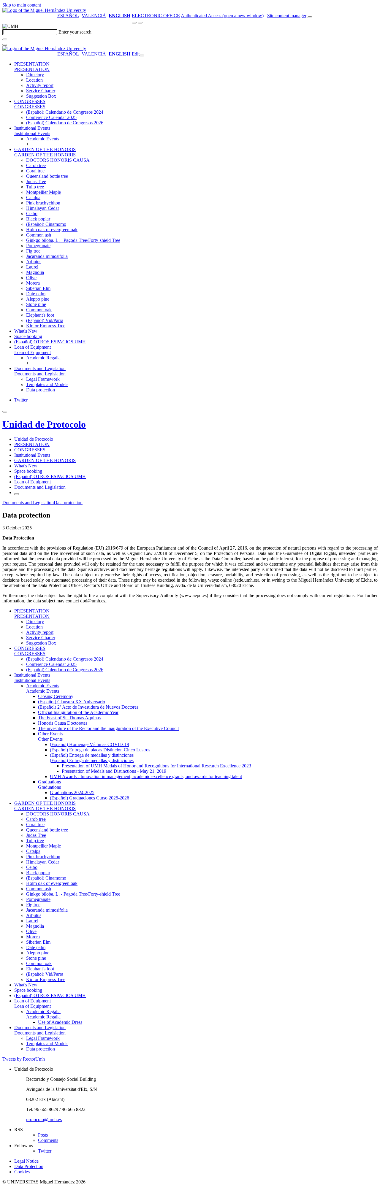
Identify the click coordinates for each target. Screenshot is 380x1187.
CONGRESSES (29, 101)
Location (34, 79)
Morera (33, 282)
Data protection (40, 389)
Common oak (39, 309)
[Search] (4, 39)
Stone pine (36, 304)
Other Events (50, 733)
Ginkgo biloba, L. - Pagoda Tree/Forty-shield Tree (73, 240)
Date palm (35, 293)
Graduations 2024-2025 (72, 792)
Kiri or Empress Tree (45, 325)
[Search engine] (310, 17)
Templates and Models (47, 384)
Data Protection (28, 1166)
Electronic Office (156, 15)
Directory (35, 74)
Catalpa (33, 197)
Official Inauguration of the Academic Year (78, 712)
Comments (48, 1140)
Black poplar (38, 218)
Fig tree (33, 250)
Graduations (49, 781)
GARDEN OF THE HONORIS (45, 149)
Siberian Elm (38, 288)
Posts (43, 1134)
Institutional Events (32, 128)
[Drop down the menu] (140, 22)
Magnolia (35, 272)
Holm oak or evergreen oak (51, 229)
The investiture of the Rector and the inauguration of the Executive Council (108, 728)
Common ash (38, 234)
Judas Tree (36, 181)
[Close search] (4, 45)
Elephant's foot (40, 315)
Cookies (22, 1171)
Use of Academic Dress (60, 1022)
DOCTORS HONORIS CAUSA (58, 160)
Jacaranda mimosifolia (47, 256)
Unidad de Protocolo (44, 424)
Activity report (39, 85)
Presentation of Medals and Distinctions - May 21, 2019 (114, 771)
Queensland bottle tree (47, 176)
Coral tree (35, 170)
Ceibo (31, 213)
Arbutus (33, 261)
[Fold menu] (142, 55)
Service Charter (40, 90)
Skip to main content (21, 4)
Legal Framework (43, 379)
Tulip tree (35, 186)
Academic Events (42, 138)
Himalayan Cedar (42, 208)
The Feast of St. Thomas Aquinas (69, 717)
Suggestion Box (41, 96)
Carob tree (36, 165)
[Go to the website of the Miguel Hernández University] (44, 10)
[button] (32, 69)
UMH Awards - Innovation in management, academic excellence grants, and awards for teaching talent (146, 776)
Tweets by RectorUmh (23, 1058)
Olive (31, 277)
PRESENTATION (32, 63)
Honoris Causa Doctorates (62, 723)
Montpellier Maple (43, 192)
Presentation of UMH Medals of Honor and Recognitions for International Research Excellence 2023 (156, 765)
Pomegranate (38, 245)
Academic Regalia (43, 357)
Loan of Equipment (32, 347)
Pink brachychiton (43, 202)
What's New (25, 331)
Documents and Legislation (40, 368)
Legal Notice (26, 1161)
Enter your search (74, 31)
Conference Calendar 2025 (51, 117)
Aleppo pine (37, 298)
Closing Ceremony (55, 696)
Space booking (28, 336)
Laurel (32, 266)
